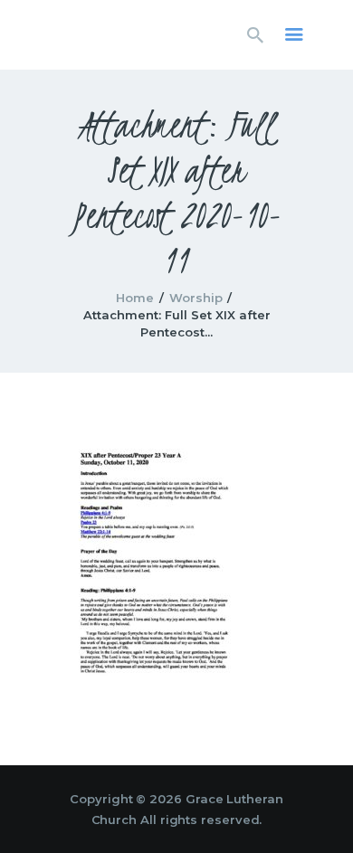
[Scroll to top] (322, 809)
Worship (196, 297)
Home (135, 297)
